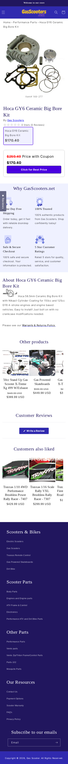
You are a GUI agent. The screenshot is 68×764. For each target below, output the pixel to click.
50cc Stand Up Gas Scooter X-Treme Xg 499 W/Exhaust (15, 384)
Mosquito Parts (14, 669)
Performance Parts (25, 22)
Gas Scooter (33, 758)
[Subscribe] (56, 742)
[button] (56, 12)
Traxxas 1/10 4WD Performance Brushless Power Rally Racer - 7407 (15, 493)
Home (7, 22)
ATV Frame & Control (17, 605)
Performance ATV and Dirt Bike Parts (25, 619)
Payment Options (15, 699)
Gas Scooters (15, 120)
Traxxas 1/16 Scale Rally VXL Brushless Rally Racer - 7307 (42, 493)
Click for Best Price (34, 169)
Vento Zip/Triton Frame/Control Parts (25, 655)
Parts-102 (11, 662)
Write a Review (37, 431)
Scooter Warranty (15, 705)
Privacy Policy (13, 719)
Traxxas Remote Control (19, 555)
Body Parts (12, 592)
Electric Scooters (15, 541)
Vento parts (12, 648)
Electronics (12, 612)
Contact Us (12, 692)
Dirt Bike (11, 569)
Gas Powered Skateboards (42, 381)
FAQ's (9, 712)
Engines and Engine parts (19, 598)
